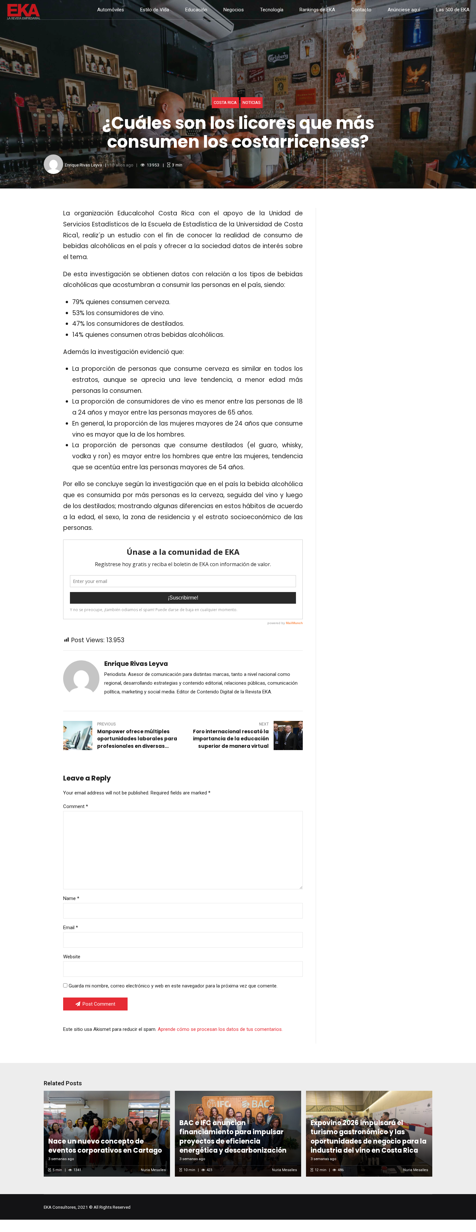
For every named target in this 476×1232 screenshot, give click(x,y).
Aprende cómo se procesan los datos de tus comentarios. (220, 1029)
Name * (71, 898)
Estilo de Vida (154, 10)
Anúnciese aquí (404, 10)
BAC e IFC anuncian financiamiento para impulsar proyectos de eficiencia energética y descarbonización (233, 1136)
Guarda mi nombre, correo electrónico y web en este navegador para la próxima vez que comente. (173, 986)
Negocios (233, 10)
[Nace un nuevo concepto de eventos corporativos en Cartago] (105, 1134)
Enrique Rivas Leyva (83, 164)
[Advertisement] (380, 265)
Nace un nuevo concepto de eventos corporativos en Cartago (105, 1146)
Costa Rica (225, 103)
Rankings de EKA (317, 10)
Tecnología (271, 10)
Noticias (252, 103)
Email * (70, 927)
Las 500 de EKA (453, 10)
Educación (196, 10)
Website (71, 957)
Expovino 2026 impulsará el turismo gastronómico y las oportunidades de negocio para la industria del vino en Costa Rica (368, 1136)
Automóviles (110, 10)
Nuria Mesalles (153, 1170)
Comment (75, 806)
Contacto (361, 10)
